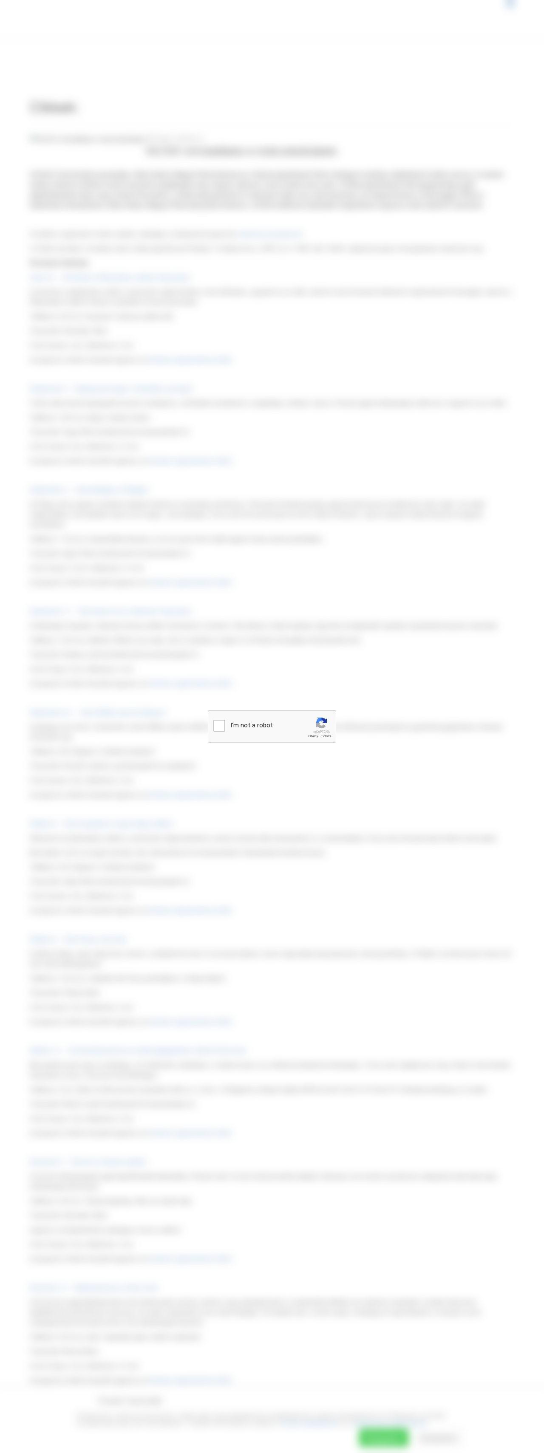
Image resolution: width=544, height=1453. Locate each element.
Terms (326, 736)
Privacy (313, 736)
